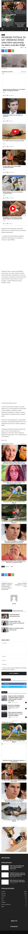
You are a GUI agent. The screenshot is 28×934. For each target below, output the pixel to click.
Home (2, 32)
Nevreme (7, 566)
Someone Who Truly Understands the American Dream (16, 623)
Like (25, 683)
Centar (4, 47)
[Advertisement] (14, 256)
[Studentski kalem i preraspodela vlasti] (5, 616)
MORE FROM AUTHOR (18, 610)
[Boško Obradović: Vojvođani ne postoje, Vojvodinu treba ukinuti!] (5, 882)
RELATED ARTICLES (6, 610)
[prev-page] (2, 635)
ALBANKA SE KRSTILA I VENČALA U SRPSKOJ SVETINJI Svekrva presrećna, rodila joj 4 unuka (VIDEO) (7, 586)
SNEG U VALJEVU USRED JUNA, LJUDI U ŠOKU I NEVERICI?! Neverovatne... (17, 867)
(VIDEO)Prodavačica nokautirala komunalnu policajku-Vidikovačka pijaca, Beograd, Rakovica (17, 875)
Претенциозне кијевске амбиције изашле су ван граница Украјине (15, 714)
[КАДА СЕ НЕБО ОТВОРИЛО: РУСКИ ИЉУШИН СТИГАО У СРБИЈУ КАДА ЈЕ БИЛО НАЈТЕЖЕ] (4, 698)
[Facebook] (2, 50)
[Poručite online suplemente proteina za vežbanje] (14, 839)
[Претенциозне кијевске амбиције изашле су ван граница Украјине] (4, 714)
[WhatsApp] (12, 50)
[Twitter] (6, 50)
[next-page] (5, 635)
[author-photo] (14, 601)
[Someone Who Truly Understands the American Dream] (5, 623)
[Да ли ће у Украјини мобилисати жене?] (4, 707)
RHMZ (12, 566)
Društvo (6, 32)
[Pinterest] (9, 50)
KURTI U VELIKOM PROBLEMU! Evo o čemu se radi (21, 585)
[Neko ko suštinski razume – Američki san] (5, 629)
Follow (24, 686)
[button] (2, 29)
